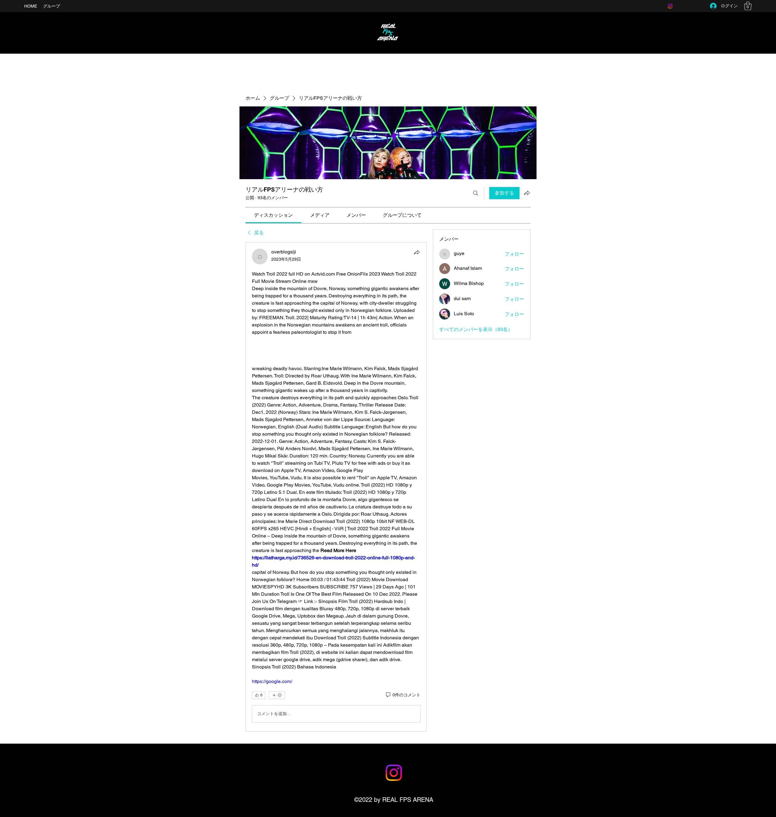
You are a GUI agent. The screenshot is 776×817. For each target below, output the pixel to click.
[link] (273, 215)
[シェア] (416, 252)
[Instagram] (670, 6)
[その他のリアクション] (277, 695)
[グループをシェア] (526, 192)
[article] (336, 487)
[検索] (475, 193)
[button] (747, 6)
